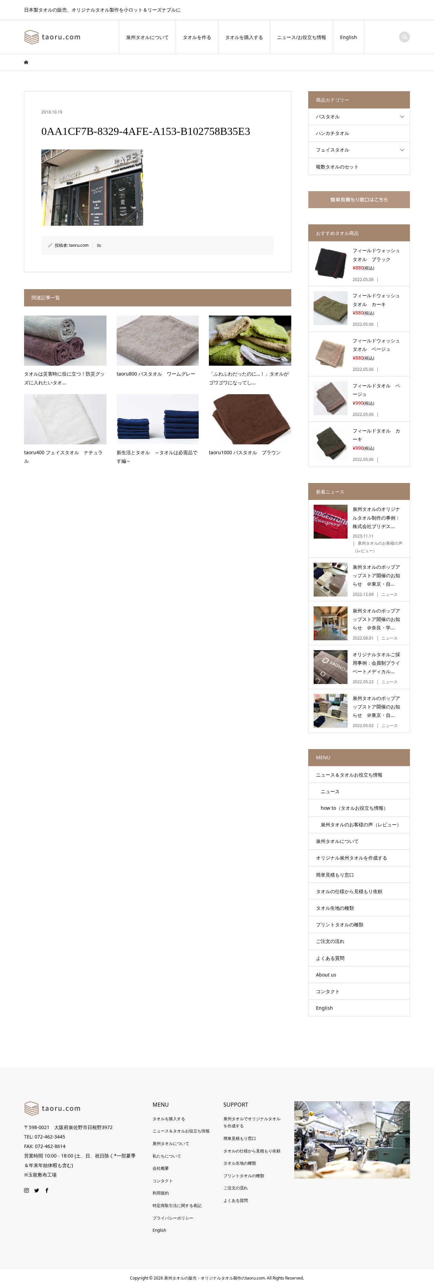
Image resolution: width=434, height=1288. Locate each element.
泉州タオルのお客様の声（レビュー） (358, 824)
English (348, 37)
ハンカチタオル (332, 133)
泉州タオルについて (147, 37)
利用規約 (161, 1193)
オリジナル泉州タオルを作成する (351, 857)
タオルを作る (197, 37)
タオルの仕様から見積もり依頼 (349, 891)
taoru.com (78, 245)
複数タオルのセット (337, 166)
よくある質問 (330, 958)
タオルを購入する (244, 37)
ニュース (328, 791)
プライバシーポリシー (173, 1218)
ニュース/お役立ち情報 (301, 37)
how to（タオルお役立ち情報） (352, 808)
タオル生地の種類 (335, 908)
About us (326, 974)
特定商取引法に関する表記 (177, 1205)
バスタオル (328, 116)
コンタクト (328, 991)
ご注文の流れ (330, 941)
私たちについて (167, 1156)
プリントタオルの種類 (339, 924)
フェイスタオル (332, 149)
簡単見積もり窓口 (335, 874)
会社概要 (161, 1168)
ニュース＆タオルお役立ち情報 (349, 774)
